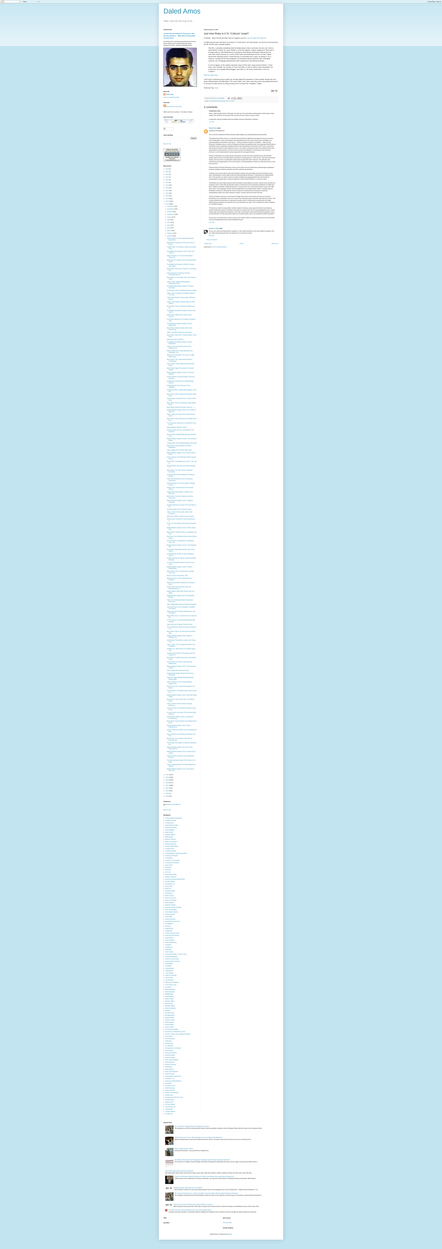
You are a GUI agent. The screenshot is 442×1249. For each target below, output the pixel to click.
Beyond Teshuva (170, 839)
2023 (167, 174)
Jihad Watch (169, 963)
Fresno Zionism (170, 914)
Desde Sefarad (170, 881)
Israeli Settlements (171, 942)
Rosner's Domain (170, 1064)
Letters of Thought (170, 975)
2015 (167, 196)
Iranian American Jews (172, 933)
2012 (167, 204)
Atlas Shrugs (169, 832)
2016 (167, 193)
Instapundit (168, 931)
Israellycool (168, 947)
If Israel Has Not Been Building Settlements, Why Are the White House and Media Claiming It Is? (204, 1176)
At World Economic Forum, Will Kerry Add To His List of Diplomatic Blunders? (198, 1137)
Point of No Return (171, 1053)
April (168, 228)
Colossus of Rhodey (171, 855)
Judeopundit (169, 970)
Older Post (274, 243)
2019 (167, 185)
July (168, 220)
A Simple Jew (169, 823)
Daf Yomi (168, 870)
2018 (167, 188)
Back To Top (167, 144)
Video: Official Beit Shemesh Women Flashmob (181, 604)
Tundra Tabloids (170, 1111)
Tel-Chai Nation (170, 1104)
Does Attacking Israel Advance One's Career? (222, 101)
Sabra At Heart (169, 1074)
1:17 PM (211, 122)
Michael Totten (169, 1001)
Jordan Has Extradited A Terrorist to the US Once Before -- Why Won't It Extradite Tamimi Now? (179, 36)
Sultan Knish (169, 1102)
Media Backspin (170, 989)
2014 (167, 198)
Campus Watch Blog (171, 846)
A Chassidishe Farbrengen (173, 818)
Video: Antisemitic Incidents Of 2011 (178, 670)
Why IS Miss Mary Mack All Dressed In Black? (179, 1171)
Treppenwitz (169, 1109)
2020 (167, 182)
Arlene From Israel (171, 827)
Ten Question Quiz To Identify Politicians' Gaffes (181, 290)
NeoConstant (169, 1027)
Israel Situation (169, 940)
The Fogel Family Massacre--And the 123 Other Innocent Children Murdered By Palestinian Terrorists (206, 1193)
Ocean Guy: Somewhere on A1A (175, 1031)
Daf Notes (168, 867)
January (170, 236)
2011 (167, 774)
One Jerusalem (170, 1038)
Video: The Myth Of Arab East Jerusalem (179, 332)
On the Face (169, 1036)
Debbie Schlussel (170, 877)
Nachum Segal (169, 1020)
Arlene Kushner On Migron (175, 339)
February (170, 233)
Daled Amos (182, 11)
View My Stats (227, 1222)
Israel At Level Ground (172, 935)
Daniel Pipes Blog (170, 874)
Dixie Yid (168, 888)
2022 (167, 177)
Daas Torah (168, 865)
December (170, 206)
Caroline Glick (169, 848)
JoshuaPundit (169, 968)
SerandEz (168, 1083)
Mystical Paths (169, 1017)
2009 (167, 780)
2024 (167, 171)
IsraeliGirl (168, 945)
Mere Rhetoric (169, 996)
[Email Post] (228, 98)
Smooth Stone (169, 1100)
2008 (167, 783)
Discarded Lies (170, 884)
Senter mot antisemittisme (173, 1081)
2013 (167, 201)
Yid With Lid (169, 1114)
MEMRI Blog (169, 994)
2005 (167, 791)
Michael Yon (169, 1003)
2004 (167, 793)
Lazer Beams (169, 973)
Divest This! (168, 886)
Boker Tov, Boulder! (171, 841)
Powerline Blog (170, 1055)
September (170, 214)
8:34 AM (211, 235)
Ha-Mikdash (169, 923)
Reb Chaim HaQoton (171, 1060)
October (169, 212)
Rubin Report (169, 1069)
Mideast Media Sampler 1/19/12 (177, 427)
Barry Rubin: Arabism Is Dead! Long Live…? (180, 407)
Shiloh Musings (170, 1088)
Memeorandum (170, 992)
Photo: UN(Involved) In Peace (184, 1148)
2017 (167, 190)
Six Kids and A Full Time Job (174, 1097)
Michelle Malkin (170, 1006)
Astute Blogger (169, 830)
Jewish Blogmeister (171, 956)
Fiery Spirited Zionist (171, 912)
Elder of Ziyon (169, 895)
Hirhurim (168, 926)
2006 (167, 788)
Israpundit (168, 949)
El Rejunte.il (169, 893)
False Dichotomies (171, 909)
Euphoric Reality (170, 905)
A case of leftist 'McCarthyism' (256, 38)
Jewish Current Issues (172, 959)
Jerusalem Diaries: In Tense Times (176, 954)
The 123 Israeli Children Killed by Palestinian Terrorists (192, 1126)
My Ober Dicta (169, 1013)
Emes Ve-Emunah (170, 900)
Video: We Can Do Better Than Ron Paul (179, 624)
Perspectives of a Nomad (173, 1048)
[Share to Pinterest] (241, 98)
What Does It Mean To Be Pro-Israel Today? (180, 516)
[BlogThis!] (234, 98)
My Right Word (169, 1015)
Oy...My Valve (169, 1046)
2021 (167, 180)
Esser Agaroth (169, 902)
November (170, 209)
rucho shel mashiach (171, 1071)
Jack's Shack (169, 952)
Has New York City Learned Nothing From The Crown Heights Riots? (190, 1210)
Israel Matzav (169, 938)
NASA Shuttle (169, 1024)
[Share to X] (237, 98)
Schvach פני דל (169, 1078)
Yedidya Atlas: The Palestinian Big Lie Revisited (182, 443)
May (168, 225)
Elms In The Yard (170, 898)
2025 (167, 169)
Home (241, 243)
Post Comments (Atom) (219, 247)
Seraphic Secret (170, 1085)
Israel (216, 88)
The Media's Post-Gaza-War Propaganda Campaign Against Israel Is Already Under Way (202, 1160)
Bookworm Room (170, 844)
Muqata (167, 1010)
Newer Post (208, 243)
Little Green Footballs (172, 982)
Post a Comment (212, 240)
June (169, 222)
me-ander (168, 987)
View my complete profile (171, 97)
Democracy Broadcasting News (175, 879)
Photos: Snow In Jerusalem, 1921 (177, 575)
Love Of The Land (170, 985)
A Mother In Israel (170, 820)
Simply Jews (169, 1095)
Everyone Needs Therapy (173, 907)
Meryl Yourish (169, 999)
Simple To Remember (172, 1092)
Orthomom (168, 1041)
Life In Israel (169, 977)
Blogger (229, 1234)
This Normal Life (170, 1107)
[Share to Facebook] (239, 98)
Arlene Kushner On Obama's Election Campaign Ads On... (178, 273)
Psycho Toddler (170, 1057)
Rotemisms (168, 1067)
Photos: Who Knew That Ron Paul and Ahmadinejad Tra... (179, 587)
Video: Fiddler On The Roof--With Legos (179, 450)
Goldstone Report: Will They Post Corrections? (188, 1188)
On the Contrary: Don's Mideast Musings (177, 1034)
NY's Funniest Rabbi (171, 1029)
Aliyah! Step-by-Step (171, 825)
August (169, 217)
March (169, 230)
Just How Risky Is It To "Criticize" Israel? (179, 509)
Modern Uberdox (170, 1008)
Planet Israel (169, 1050)
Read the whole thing (211, 75)
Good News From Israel (172, 921)
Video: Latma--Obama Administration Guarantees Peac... (178, 282)
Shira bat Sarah (170, 1090)
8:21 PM (211, 222)
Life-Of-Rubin (169, 980)
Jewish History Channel (172, 961)
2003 (167, 796)
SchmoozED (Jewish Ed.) (173, 1076)
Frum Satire (168, 916)
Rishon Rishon (169, 1062)
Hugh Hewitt (169, 928)
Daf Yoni (167, 872)
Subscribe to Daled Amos (174, 106)
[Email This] (232, 98)
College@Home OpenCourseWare (176, 853)
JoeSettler (168, 966)
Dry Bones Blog (170, 891)
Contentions (169, 858)
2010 (167, 777)
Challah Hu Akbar (170, 851)
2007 (167, 785)
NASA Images (169, 1022)
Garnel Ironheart (170, 919)
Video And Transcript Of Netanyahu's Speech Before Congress (193, 1204)
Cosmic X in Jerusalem (172, 860)
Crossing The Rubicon (172, 863)
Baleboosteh (169, 837)
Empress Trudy (214, 228)
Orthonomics (169, 1043)
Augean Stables (170, 834)
